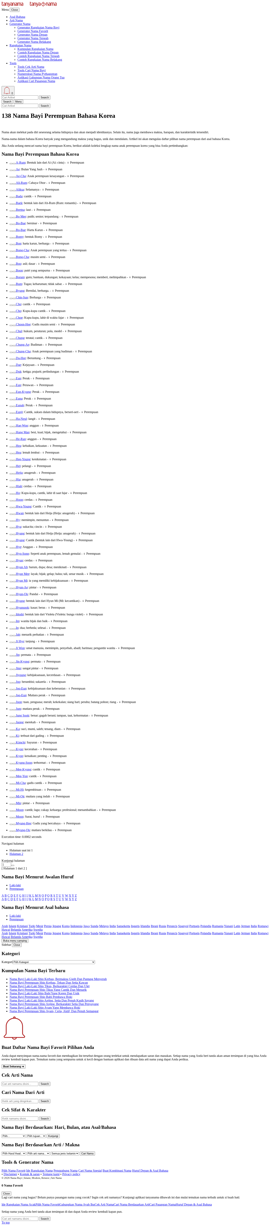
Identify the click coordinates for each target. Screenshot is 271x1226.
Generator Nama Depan (32, 34)
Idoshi (20, 614)
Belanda (16, 929)
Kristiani (22, 926)
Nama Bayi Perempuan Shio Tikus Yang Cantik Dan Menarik (48, 989)
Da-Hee (21, 358)
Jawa (86, 926)
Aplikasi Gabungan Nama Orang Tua (40, 77)
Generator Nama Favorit (32, 31)
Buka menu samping (15, 940)
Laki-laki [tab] (15, 885)
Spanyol (183, 926)
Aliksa (20, 189)
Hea (18, 445)
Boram (20, 277)
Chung (20, 338)
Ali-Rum (21, 182)
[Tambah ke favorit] (11, 163)
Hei (18, 466)
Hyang (20, 533)
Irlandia (145, 926)
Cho (18, 304)
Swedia (38, 929)
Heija (19, 472)
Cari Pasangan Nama (162, 1204)
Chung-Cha (23, 351)
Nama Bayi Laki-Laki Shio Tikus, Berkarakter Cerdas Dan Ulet (49, 986)
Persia (48, 926)
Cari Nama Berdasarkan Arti (131, 1204)
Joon (19, 702)
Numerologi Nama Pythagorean (37, 74)
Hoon (19, 499)
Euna (19, 398)
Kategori (7, 962)
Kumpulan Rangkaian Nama (35, 49)
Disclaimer (10, 1174)
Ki (17, 735)
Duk (18, 371)
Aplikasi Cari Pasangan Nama (36, 81)
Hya (18, 526)
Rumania (217, 926)
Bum (19, 284)
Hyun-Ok (22, 594)
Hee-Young (23, 459)
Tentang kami (51, 1174)
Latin (237, 926)
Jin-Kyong (22, 661)
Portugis (194, 926)
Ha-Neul (21, 418)
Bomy (20, 236)
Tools (13, 63)
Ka (18, 729)
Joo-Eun (21, 688)
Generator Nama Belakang (34, 41)
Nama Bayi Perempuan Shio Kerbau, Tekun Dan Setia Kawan (49, 982)
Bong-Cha (22, 250)
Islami (12, 926)
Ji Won (20, 648)
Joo (18, 681)
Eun (18, 378)
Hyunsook (22, 607)
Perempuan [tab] (17, 888)
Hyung (20, 600)
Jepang (56, 926)
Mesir (39, 926)
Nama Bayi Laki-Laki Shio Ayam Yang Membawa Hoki (45, 1007)
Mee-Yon (22, 776)
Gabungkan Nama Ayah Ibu (77, 1204)
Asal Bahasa (17, 16)
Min (18, 803)
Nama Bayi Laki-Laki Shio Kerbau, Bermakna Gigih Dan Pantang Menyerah (58, 979)
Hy (18, 520)
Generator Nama (20, 24)
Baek (19, 203)
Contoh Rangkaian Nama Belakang (39, 59)
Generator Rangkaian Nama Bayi (38, 27)
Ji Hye (20, 641)
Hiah (19, 486)
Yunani (228, 926)
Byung (20, 290)
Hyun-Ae (22, 587)
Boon (19, 270)
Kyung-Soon (24, 762)
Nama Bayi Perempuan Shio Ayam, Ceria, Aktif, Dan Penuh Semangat (54, 1011)
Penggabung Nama (66, 1170)
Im (17, 621)
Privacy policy (71, 1174)
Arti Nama (16, 20)
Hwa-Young (23, 506)
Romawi (263, 926)
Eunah (20, 405)
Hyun (19, 560)
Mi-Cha (21, 783)
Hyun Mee (22, 574)
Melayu (104, 926)
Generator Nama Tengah (32, 38)
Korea (66, 926)
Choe (19, 317)
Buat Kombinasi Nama (117, 1170)
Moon (19, 810)
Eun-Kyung (23, 391)
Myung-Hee (23, 823)
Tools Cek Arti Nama (30, 66)
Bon (18, 243)
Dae (18, 364)
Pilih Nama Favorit (13, 1170)
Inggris (135, 926)
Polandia (205, 926)
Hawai (6, 929)
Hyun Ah (22, 567)
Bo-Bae (21, 223)
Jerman (245, 926)
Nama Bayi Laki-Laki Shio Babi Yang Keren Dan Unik (44, 993)
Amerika (27, 929)
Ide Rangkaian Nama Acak (19, 1204)
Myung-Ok (23, 830)
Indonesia (76, 926)
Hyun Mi (21, 580)
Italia (254, 926)
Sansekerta (123, 926)
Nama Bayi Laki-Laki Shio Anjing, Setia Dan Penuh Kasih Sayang (52, 1000)
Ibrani (154, 926)
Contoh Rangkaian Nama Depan (38, 52)
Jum (18, 708)
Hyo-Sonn (22, 553)
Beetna (20, 209)
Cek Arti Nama (104, 1204)
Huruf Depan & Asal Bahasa (150, 1170)
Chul (19, 331)
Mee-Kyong (23, 769)
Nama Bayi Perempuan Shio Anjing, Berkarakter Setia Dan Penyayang (54, 1004)
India (113, 926)
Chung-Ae (22, 344)
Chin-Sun (22, 297)
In (17, 627)
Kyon (19, 749)
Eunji (19, 412)
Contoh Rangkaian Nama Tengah (38, 56)
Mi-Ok (20, 796)
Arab (5, 926)
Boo (18, 263)
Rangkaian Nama (20, 45)
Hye (18, 547)
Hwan (20, 513)
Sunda (94, 926)
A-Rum (20, 162)
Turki (32, 926)
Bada (19, 196)
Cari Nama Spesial (90, 1170)
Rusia (162, 926)
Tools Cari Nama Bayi (31, 70)
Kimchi (20, 742)
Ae (18, 169)
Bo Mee (21, 216)
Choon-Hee (23, 324)
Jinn (18, 668)
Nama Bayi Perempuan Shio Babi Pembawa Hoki (41, 997)
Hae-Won (22, 425)
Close (14, 9)
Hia (18, 479)
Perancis (172, 926)
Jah (18, 634)
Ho (18, 493)
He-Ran (21, 439)
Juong (19, 722)
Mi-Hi (20, 789)
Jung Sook (22, 715)
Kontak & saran (30, 1174)
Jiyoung (21, 675)
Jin (17, 654)
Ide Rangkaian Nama (39, 1170)
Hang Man (22, 432)
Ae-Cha (21, 176)
